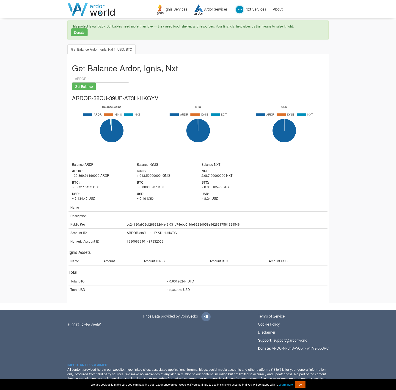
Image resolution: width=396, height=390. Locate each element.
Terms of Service (271, 316)
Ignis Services (175, 9)
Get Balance (84, 86)
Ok (300, 384)
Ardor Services (215, 9)
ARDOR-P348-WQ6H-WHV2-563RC (300, 348)
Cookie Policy (269, 324)
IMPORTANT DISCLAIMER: (87, 364)
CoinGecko (189, 316)
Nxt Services (255, 9)
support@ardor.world (290, 340)
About (278, 9)
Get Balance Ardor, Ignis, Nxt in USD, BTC (101, 49)
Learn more (285, 384)
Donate (79, 32)
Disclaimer (266, 332)
